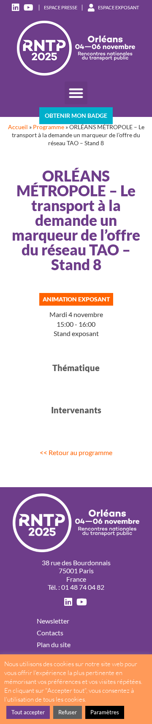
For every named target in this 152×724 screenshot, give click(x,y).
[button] (76, 92)
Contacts (50, 633)
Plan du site (54, 644)
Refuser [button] (67, 712)
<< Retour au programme (76, 452)
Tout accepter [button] (28, 712)
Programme (48, 127)
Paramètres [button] (104, 712)
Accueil (18, 127)
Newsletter (53, 621)
